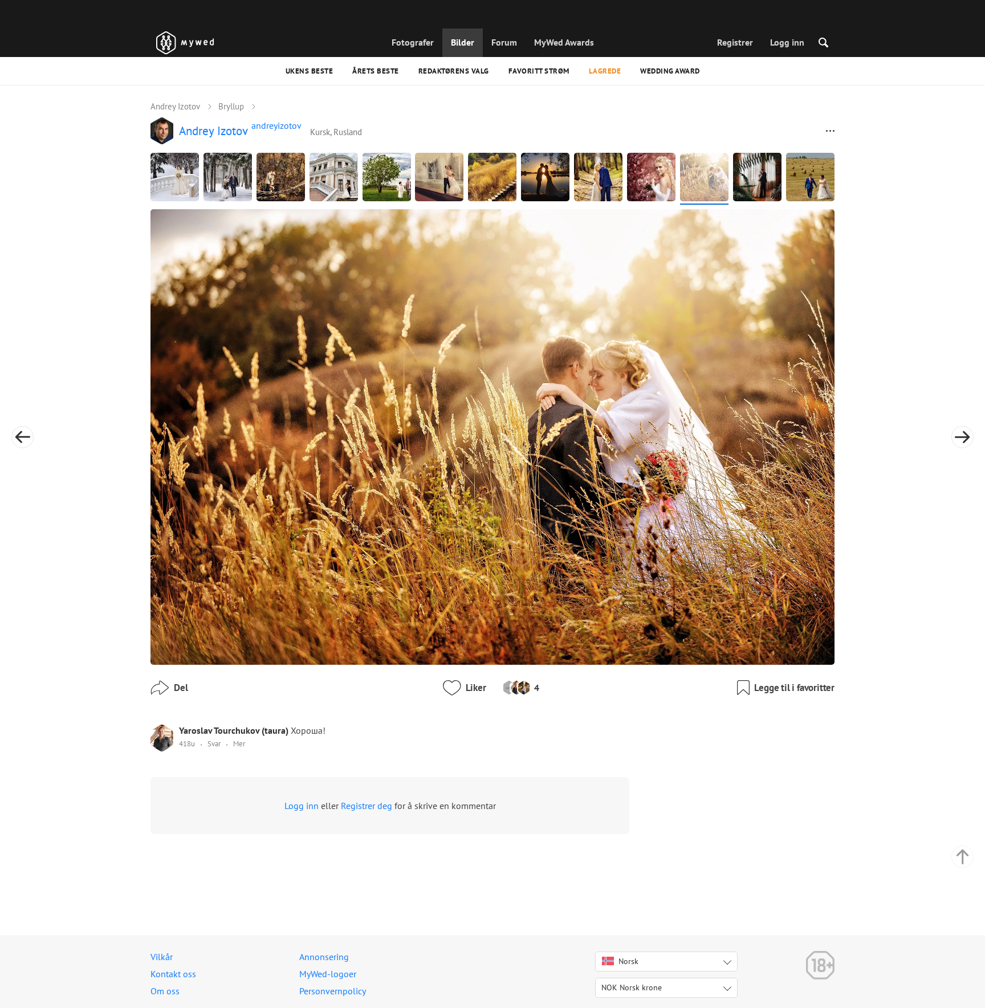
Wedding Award (670, 71)
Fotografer (413, 42)
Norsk (628, 961)
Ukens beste (309, 71)
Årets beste (375, 71)
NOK (631, 987)
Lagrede (605, 71)
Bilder (462, 42)
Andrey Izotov (175, 106)
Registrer (735, 42)
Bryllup (231, 106)
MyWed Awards (564, 42)
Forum (504, 42)
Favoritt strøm (538, 71)
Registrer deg (366, 805)
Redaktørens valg (453, 71)
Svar (214, 744)
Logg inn (787, 42)
